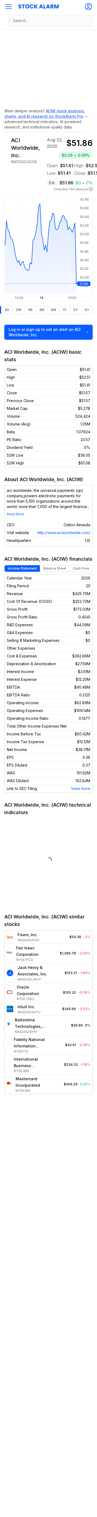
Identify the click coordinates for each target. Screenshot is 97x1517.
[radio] (6, 310)
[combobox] (51, 20)
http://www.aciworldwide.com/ (63, 532)
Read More (15, 514)
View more (80, 788)
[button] (8, 6)
